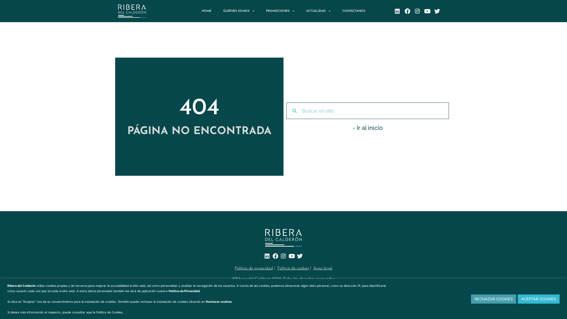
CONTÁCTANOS (353, 11)
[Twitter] (437, 11)
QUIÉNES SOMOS (236, 11)
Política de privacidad (254, 268)
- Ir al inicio (368, 127)
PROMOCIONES (278, 11)
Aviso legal (322, 268)
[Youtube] (427, 11)
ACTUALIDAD (316, 11)
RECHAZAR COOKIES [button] (494, 299)
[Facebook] (407, 11)
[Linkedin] (397, 11)
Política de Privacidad (184, 291)
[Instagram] (417, 11)
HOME (206, 11)
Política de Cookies (109, 312)
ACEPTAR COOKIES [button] (538, 299)
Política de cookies (293, 268)
